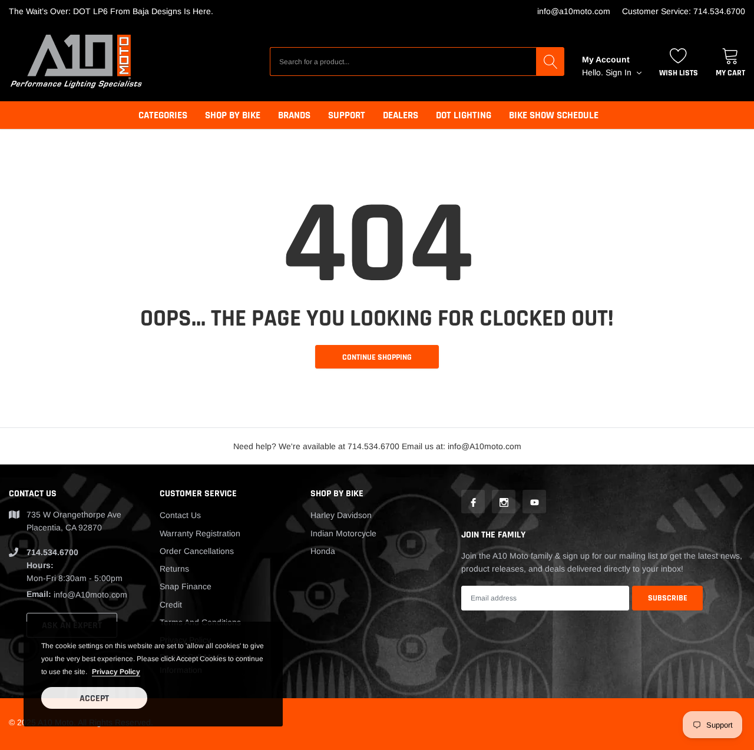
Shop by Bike (232, 115)
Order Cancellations (197, 551)
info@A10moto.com (573, 11)
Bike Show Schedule (553, 115)
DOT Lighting (463, 115)
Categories (162, 115)
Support (346, 115)
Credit (171, 604)
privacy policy (116, 672)
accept (94, 698)
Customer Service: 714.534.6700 (683, 11)
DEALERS (400, 115)
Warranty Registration (200, 533)
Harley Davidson (341, 515)
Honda (322, 551)
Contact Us (180, 515)
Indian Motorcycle (343, 533)
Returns (174, 568)
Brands (294, 115)
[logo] (76, 61)
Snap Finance (185, 586)
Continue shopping (377, 357)
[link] (473, 501)
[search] (550, 61)
